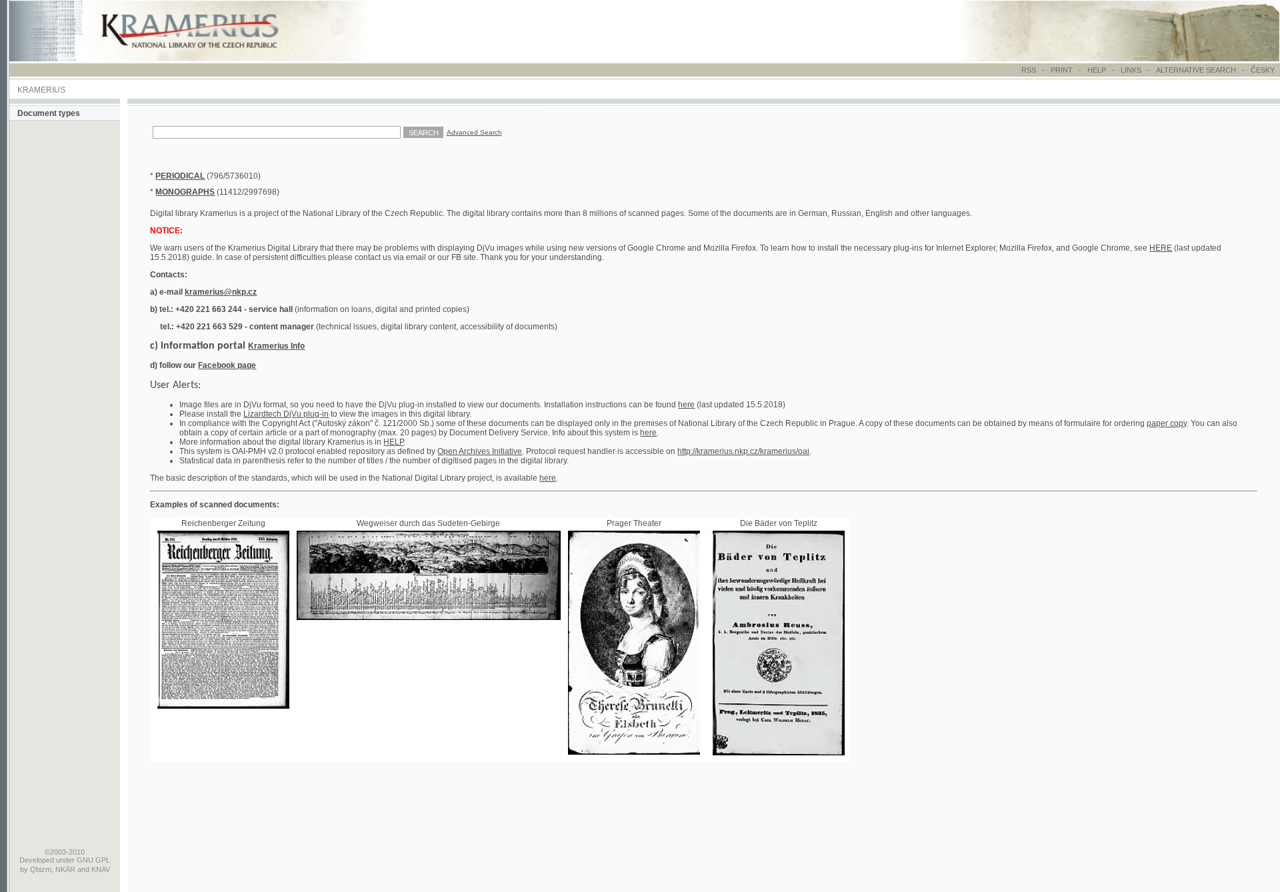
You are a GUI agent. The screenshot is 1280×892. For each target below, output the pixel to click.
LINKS (1131, 70)
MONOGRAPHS (185, 192)
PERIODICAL (180, 176)
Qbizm (40, 869)
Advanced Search (474, 132)
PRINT (1063, 70)
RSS (1028, 70)
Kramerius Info (276, 346)
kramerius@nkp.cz (221, 292)
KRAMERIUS (41, 90)
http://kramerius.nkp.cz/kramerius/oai (743, 451)
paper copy (1167, 423)
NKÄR (65, 869)
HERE (1160, 248)
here (686, 404)
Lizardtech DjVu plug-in (286, 414)
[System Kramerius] (204, 58)
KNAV (100, 869)
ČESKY (1263, 70)
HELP (1096, 70)
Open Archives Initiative (479, 451)
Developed (36, 860)
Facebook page (227, 365)
